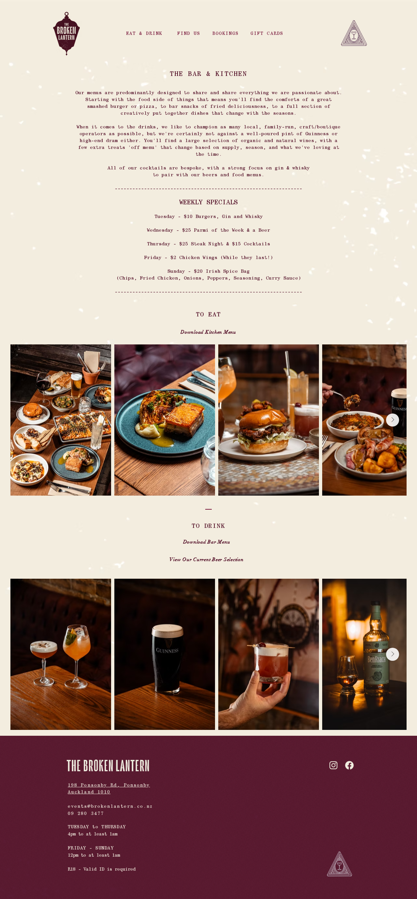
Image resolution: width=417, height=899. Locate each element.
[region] (146, 33)
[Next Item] (392, 420)
